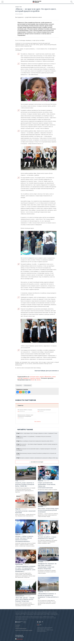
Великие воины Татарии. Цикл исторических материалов (25, 416)
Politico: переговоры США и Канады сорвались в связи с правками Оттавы (36, 433)
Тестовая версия (19, 636)
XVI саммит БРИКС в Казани (25, 410)
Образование (27, 385)
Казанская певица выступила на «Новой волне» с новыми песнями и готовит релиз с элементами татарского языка (25, 541)
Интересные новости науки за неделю (47, 486)
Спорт (16, 480)
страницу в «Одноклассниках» (31, 378)
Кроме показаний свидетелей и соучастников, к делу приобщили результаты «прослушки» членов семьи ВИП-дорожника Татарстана (25, 571)
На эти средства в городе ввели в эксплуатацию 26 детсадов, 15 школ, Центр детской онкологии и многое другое (48, 599)
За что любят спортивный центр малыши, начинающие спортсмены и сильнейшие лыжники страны (24, 601)
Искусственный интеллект (44, 410)
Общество (18, 6)
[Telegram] (26, 392)
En (40, 624)
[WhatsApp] (23, 392)
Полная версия (19, 635)
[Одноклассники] (20, 392)
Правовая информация (20, 628)
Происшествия (19, 564)
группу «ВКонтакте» (46, 376)
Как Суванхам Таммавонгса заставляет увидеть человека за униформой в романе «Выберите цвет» (47, 540)
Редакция (17, 625)
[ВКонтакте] (17, 392)
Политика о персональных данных (23, 630)
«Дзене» (38, 380)
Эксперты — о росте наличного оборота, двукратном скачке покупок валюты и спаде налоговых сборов (48, 512)
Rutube (33, 380)
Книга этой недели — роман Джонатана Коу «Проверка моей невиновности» (25, 513)
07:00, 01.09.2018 (18, 14)
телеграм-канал (34, 376)
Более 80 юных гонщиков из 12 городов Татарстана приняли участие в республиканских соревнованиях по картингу (25, 487)
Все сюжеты (38, 421)
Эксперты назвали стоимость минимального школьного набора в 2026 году (37, 458)
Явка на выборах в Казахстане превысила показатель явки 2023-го (34, 441)
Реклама (17, 626)
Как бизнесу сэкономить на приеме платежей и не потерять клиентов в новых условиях (47, 568)
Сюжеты (20, 405)
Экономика (40, 506)
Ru (38, 624)
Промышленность (19, 595)
